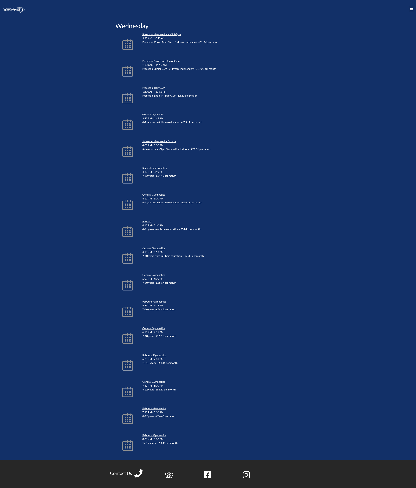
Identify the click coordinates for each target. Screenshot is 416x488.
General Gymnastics (153, 114)
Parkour (146, 221)
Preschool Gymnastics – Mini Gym (161, 34)
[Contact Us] (138, 473)
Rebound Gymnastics (154, 301)
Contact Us (121, 473)
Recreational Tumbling (154, 167)
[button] (411, 9)
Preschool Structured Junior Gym (161, 60)
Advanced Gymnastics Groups (159, 141)
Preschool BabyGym (153, 87)
